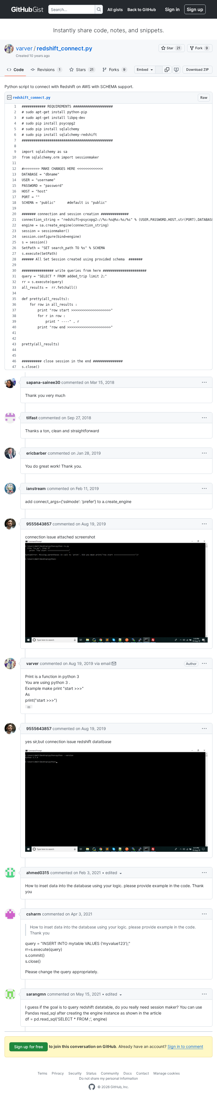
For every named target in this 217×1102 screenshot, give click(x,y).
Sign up (195, 9)
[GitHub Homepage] (91, 1087)
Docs (127, 1073)
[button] (167, 70)
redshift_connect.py (64, 48)
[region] (108, 237)
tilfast (31, 417)
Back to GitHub (141, 9)
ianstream (36, 488)
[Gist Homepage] (27, 9)
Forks (117, 69)
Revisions (48, 69)
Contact (142, 1073)
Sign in (172, 9)
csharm (33, 913)
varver (24, 48)
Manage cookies (166, 1073)
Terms (42, 1073)
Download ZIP (197, 69)
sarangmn (36, 994)
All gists (115, 9)
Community (110, 1073)
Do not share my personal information (108, 1078)
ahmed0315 (37, 872)
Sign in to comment (185, 1046)
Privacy (58, 1073)
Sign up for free (28, 1046)
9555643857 (38, 523)
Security (75, 1073)
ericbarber (36, 453)
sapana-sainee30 (43, 382)
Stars (85, 69)
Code (19, 69)
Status (91, 1073)
